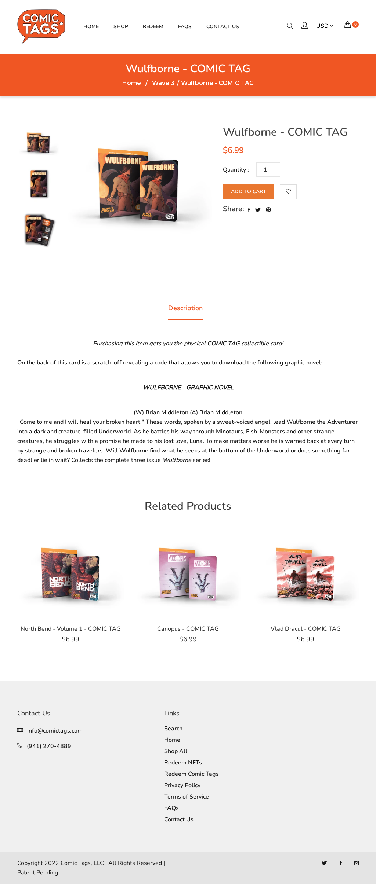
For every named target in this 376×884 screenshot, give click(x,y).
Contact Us (222, 26)
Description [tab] (185, 308)
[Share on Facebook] (249, 210)
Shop (120, 26)
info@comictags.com (55, 731)
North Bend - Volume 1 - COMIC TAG (71, 629)
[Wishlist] (288, 191)
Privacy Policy (182, 785)
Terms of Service (186, 797)
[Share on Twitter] (258, 210)
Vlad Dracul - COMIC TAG (306, 629)
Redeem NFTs (183, 763)
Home (91, 26)
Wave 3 (163, 83)
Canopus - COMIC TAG (188, 629)
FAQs (185, 26)
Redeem (153, 26)
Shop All (175, 751)
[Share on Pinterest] (268, 210)
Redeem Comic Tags (191, 774)
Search (173, 728)
